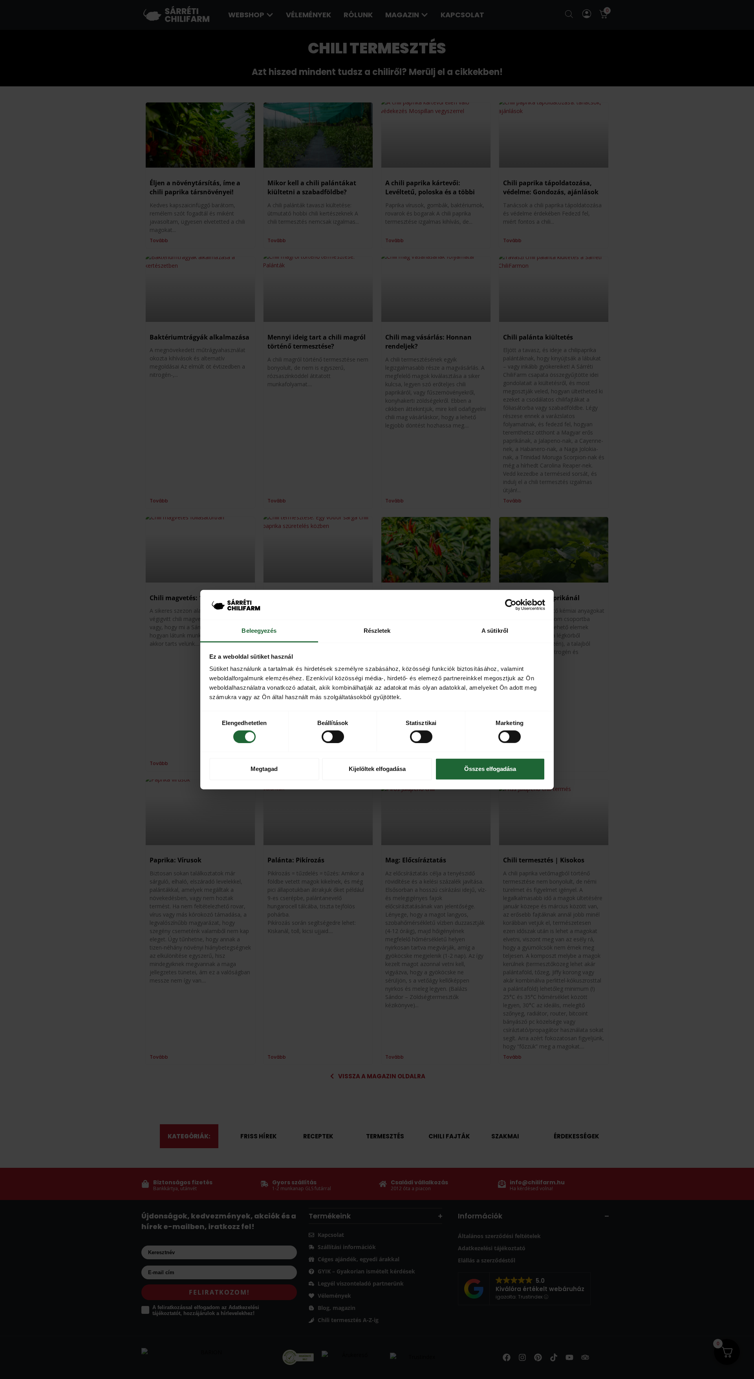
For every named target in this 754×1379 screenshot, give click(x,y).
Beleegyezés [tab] (259, 630)
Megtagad (264, 768)
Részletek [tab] (377, 630)
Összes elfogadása (490, 768)
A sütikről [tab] (494, 630)
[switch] (333, 736)
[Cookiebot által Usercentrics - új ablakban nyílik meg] (510, 605)
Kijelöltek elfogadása (377, 768)
